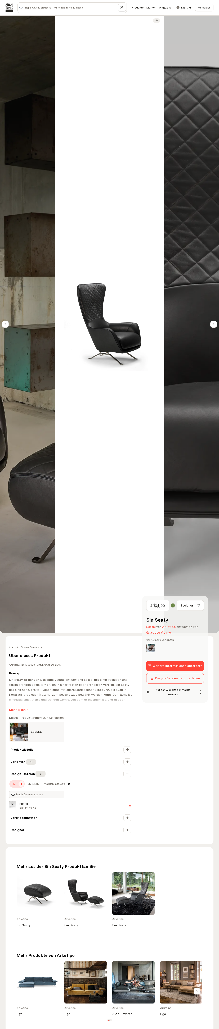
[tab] (17, 784)
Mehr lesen (17, 709)
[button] (108, 1020)
